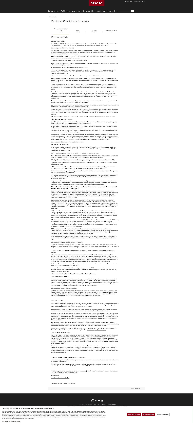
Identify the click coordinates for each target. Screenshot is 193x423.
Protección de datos (11, 421)
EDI (92, 11)
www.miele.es (96, 203)
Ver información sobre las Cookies (60, 378)
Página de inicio (53, 11)
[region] (96, 414)
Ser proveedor (100, 11)
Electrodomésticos (139, 1)
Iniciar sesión (112, 11)
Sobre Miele (89, 404)
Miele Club (96, 404)
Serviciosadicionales (94, 31)
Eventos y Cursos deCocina (111, 31)
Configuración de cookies (162, 414)
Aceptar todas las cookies (134, 414)
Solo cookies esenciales (148, 414)
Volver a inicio (134, 388)
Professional (128, 1)
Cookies (18, 421)
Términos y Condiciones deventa (60, 30)
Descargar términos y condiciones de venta (63, 383)
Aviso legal (4, 421)
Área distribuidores (106, 404)
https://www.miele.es (97, 371)
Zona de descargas (83, 11)
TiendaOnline (77, 31)
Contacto (81, 404)
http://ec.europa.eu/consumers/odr (96, 330)
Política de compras (68, 11)
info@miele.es (67, 201)
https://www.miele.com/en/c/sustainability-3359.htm (92, 325)
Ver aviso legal (55, 375)
